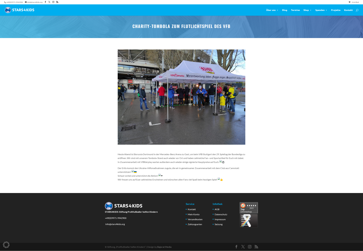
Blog (284, 10)
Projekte (335, 10)
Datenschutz (221, 214)
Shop (306, 10)
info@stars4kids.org (115, 224)
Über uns (271, 10)
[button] (6, 245)
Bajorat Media (164, 246)
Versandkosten (195, 219)
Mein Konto (194, 214)
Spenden (320, 10)
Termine (295, 10)
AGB (217, 209)
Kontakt (348, 10)
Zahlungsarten (195, 224)
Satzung (218, 224)
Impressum (220, 219)
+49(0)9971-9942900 (115, 218)
